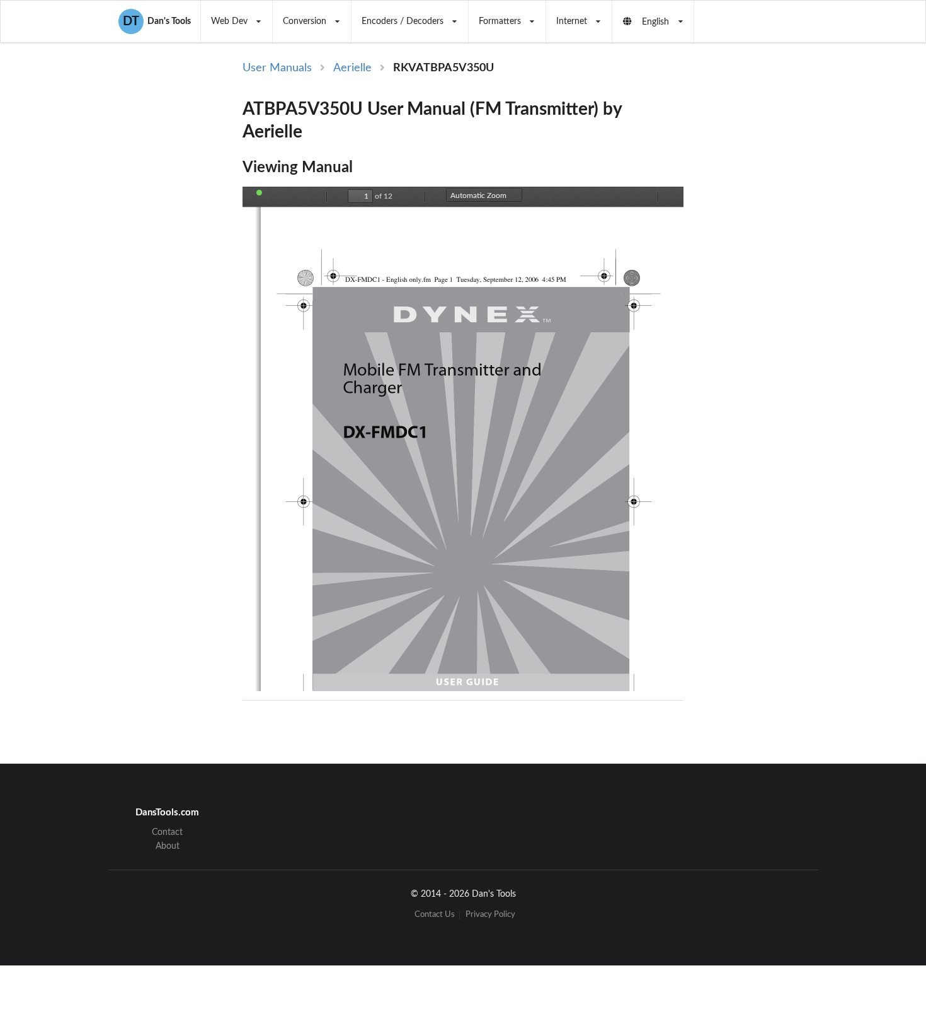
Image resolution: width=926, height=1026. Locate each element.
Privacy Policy (490, 915)
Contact (167, 832)
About (168, 846)
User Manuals (277, 68)
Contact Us (434, 915)
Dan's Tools (157, 21)
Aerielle (352, 68)
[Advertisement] (789, 266)
